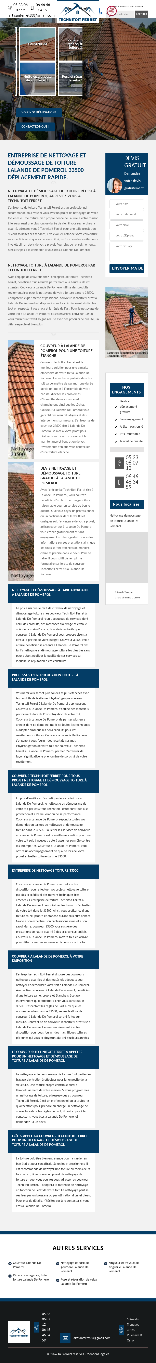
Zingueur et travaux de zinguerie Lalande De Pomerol (124, 1267)
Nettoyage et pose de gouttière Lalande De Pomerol (75, 1267)
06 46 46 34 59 (43, 7)
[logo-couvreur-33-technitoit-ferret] (78, 11)
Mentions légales (98, 1354)
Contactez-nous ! (36, 126)
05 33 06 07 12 (20, 7)
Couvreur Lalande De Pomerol (27, 1265)
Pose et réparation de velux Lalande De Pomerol (79, 1282)
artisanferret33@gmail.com (32, 16)
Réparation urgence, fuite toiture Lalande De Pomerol (31, 1277)
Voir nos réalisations (39, 112)
